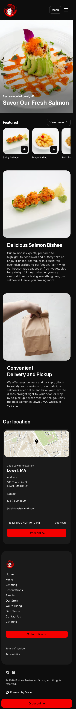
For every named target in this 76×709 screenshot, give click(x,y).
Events (10, 595)
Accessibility (13, 654)
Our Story (12, 600)
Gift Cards (13, 611)
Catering (11, 585)
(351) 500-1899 (16, 501)
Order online (37, 533)
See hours (60, 522)
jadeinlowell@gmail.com (20, 509)
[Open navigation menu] (66, 9)
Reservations (14, 590)
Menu (55, 10)
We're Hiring (14, 606)
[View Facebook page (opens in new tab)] (8, 672)
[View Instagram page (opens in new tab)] (13, 672)
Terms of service (15, 648)
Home (10, 574)
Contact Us (13, 616)
